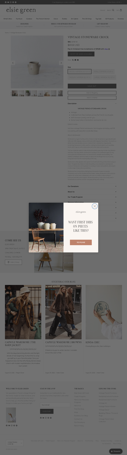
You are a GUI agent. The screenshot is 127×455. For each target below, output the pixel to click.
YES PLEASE (81, 242)
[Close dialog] (94, 206)
